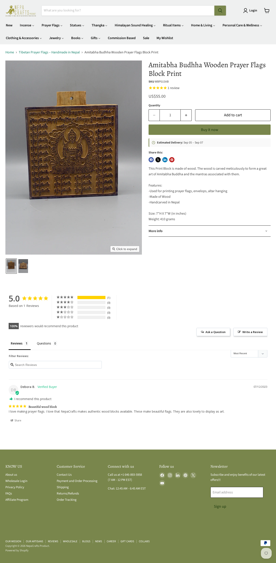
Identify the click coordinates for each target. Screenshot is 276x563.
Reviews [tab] (16, 343)
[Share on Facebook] (151, 159)
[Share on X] (158, 159)
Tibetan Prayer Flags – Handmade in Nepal (49, 52)
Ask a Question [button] (215, 332)
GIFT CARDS (127, 541)
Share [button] (17, 420)
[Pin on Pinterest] (171, 159)
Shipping (63, 487)
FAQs (8, 493)
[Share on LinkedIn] (165, 159)
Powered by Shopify (16, 550)
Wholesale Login (16, 481)
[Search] (220, 11)
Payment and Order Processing (77, 481)
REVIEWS (53, 541)
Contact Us (64, 474)
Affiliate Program (16, 500)
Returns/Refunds (68, 493)
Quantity (154, 105)
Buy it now (209, 129)
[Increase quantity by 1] (186, 115)
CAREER (111, 541)
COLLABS (144, 541)
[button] (251, 10)
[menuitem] (9, 25)
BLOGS (86, 541)
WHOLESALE (70, 541)
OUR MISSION (13, 541)
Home (9, 52)
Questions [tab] (44, 343)
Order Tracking (67, 500)
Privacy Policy (14, 487)
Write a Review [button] (252, 332)
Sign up (220, 506)
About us (11, 474)
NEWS (98, 541)
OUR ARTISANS (34, 541)
